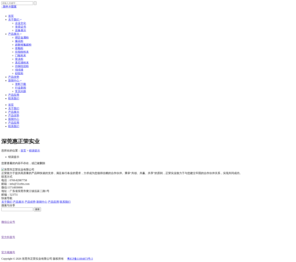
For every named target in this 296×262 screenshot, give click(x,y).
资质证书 (20, 26)
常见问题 (20, 91)
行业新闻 (20, 87)
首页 (23, 150)
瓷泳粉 (19, 59)
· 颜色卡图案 (9, 6)
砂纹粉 (19, 73)
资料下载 (20, 84)
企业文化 (20, 23)
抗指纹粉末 (22, 51)
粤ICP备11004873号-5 (80, 258)
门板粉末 (20, 55)
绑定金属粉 (22, 37)
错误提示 (34, 150)
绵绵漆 (19, 69)
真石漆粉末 (22, 62)
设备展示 (20, 30)
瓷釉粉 (19, 48)
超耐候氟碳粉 (23, 44)
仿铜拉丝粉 (22, 66)
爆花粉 (19, 41)
